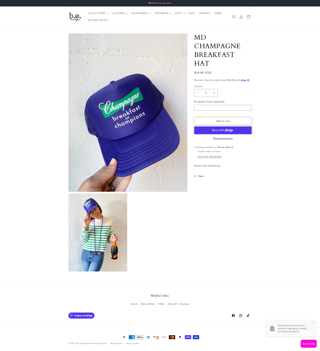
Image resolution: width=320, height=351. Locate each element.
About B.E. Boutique (178, 304)
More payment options (223, 138)
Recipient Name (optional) (209, 101)
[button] (98, 13)
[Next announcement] (250, 3)
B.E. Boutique (82, 343)
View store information (210, 156)
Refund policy (116, 343)
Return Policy (148, 304)
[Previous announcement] (69, 3)
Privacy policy (132, 343)
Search (134, 304)
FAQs (161, 304)
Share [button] (201, 176)
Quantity (198, 86)
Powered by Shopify (98, 343)
